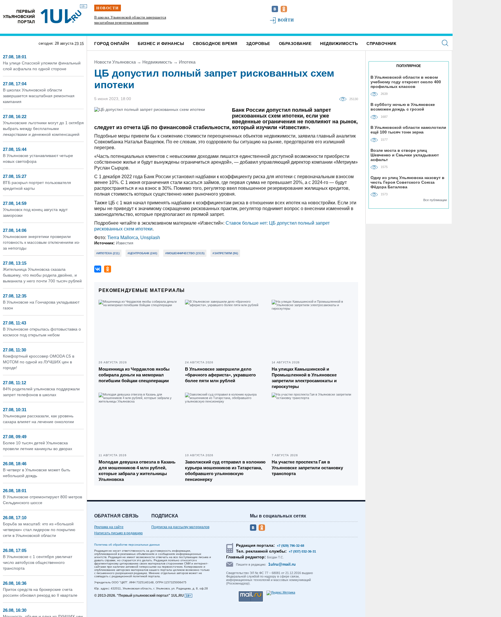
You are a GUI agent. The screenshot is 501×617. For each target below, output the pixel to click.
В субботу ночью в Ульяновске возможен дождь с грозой (403, 106)
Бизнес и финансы (161, 43)
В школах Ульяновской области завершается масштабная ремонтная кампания (39, 96)
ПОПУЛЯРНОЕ (408, 66)
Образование (295, 43)
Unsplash (150, 237)
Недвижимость (339, 43)
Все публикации (435, 200)
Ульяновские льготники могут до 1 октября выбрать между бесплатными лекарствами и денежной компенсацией (130, 22)
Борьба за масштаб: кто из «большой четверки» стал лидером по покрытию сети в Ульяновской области (39, 530)
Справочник (381, 43)
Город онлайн (111, 43)
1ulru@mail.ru (282, 564)
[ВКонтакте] (97, 269)
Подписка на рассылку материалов (180, 527)
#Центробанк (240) (142, 253)
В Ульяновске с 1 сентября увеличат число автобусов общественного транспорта (37, 562)
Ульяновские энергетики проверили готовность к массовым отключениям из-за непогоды (41, 242)
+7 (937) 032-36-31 (302, 551)
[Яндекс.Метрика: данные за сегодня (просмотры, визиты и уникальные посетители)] (280, 593)
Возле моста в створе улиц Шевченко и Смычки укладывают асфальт (405, 155)
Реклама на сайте (109, 527)
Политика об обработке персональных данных (127, 544)
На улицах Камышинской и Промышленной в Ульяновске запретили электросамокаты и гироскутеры (304, 378)
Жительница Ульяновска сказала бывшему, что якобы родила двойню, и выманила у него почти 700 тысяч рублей (42, 275)
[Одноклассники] (107, 269)
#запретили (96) (225, 253)
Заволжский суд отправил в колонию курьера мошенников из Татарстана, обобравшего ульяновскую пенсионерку (225, 470)
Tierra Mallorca (122, 237)
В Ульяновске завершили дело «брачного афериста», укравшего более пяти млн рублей (220, 375)
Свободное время (215, 43)
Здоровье (258, 43)
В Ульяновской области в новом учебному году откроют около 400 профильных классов (406, 82)
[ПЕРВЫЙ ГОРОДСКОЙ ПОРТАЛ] (19, 16)
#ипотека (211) (107, 253)
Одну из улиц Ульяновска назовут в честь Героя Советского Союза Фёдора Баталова (407, 182)
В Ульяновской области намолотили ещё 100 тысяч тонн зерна (408, 129)
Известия (124, 243)
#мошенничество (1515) (184, 253)
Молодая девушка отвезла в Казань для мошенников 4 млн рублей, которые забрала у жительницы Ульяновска (137, 470)
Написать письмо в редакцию (118, 533)
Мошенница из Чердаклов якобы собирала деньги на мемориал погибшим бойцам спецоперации (134, 375)
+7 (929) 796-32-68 (290, 545)
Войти (286, 20)
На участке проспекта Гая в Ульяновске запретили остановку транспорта (307, 467)
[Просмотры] (344, 98)
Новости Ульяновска (115, 61)
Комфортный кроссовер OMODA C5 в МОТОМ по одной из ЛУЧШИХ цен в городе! (38, 362)
